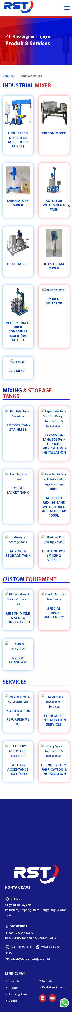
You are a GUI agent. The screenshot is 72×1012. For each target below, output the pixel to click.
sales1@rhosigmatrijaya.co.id (30, 959)
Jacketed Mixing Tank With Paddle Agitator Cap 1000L (54, 506)
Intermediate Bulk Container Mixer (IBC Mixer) (18, 331)
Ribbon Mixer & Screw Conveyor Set (18, 618)
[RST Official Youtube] (52, 998)
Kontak (46, 980)
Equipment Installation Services (54, 720)
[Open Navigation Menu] (67, 8)
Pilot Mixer (18, 264)
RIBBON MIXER (54, 133)
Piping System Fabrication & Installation (54, 769)
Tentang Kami (18, 994)
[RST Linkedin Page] (42, 998)
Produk (13, 987)
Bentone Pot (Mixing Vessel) (54, 555)
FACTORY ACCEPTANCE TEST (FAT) (18, 769)
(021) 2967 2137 (21, 946)
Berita (12, 1000)
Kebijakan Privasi (53, 987)
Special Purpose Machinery (54, 613)
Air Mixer (18, 371)
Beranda (8, 76)
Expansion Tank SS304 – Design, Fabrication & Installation (54, 444)
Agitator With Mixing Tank (54, 205)
